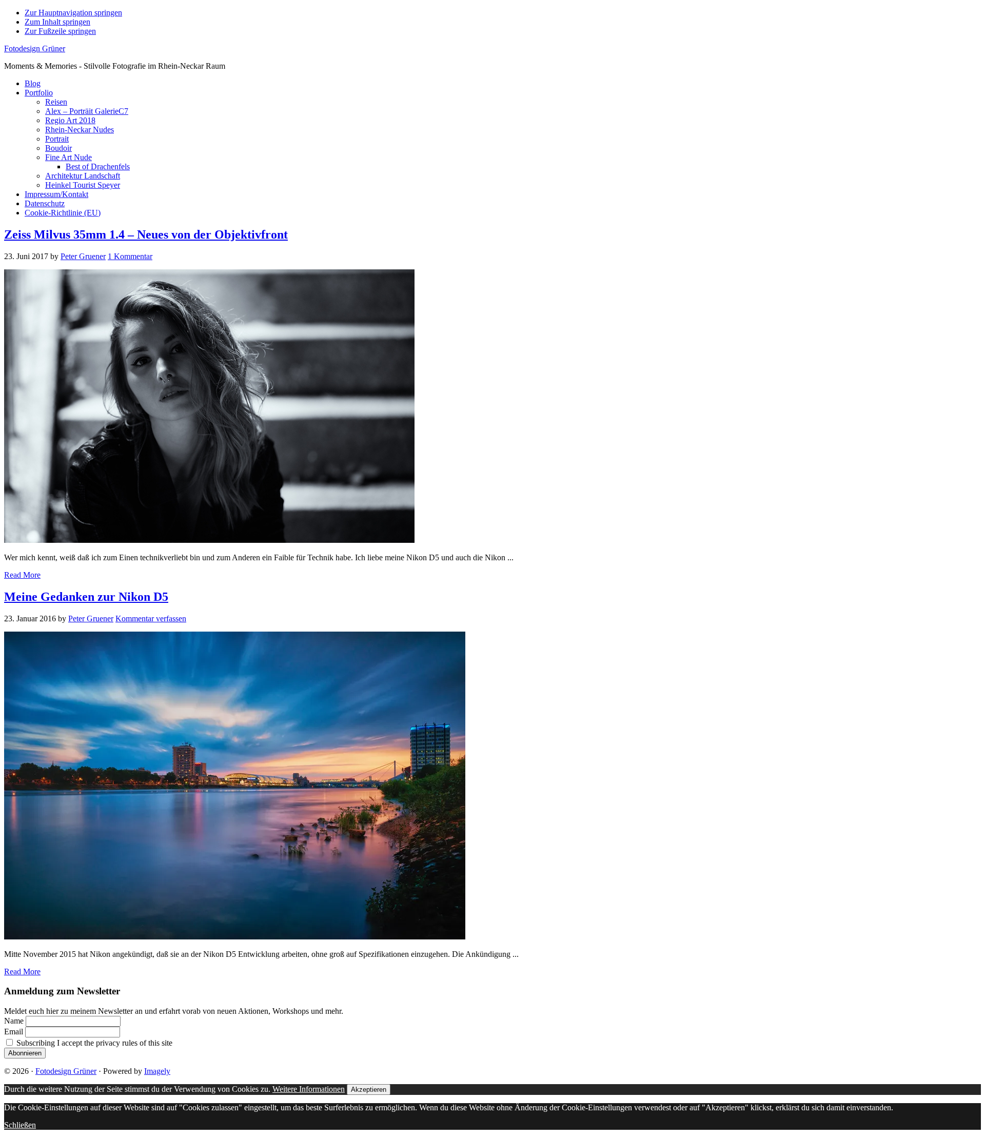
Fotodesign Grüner (34, 48)
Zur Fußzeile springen (60, 31)
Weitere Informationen (308, 1089)
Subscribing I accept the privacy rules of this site (93, 1042)
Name (14, 1020)
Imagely (157, 1071)
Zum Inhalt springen (57, 21)
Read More (22, 575)
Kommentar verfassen (150, 618)
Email (13, 1031)
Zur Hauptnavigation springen (73, 12)
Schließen (20, 1125)
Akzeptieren (368, 1089)
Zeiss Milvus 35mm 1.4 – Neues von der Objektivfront (146, 234)
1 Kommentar (130, 256)
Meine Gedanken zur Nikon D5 (86, 596)
